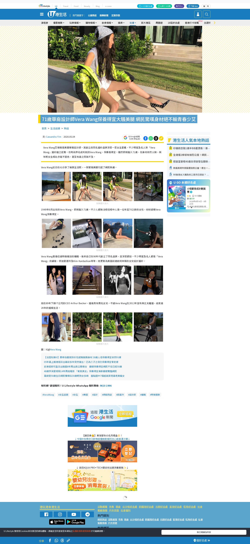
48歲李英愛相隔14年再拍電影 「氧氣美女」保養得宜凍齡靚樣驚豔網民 (80, 371)
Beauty (87, 6)
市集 (111, 506)
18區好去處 (174, 22)
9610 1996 (106, 385)
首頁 (44, 128)
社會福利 (125, 510)
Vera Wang (55, 349)
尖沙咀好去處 (129, 506)
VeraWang (49, 394)
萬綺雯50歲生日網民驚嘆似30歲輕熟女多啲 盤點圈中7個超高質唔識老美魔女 (84, 375)
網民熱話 (102, 519)
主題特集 (208, 22)
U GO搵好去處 (146, 6)
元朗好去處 (161, 506)
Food (76, 6)
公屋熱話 (92, 15)
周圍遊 (159, 22)
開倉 (118, 506)
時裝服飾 (155, 394)
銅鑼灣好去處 (146, 506)
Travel (65, 6)
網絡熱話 (107, 394)
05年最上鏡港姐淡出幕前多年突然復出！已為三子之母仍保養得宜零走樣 (81, 362)
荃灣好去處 (175, 506)
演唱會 (44, 22)
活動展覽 (102, 506)
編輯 (143, 394)
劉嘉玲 (120, 394)
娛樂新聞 (104, 15)
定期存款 (115, 15)
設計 (95, 394)
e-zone (108, 6)
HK (56, 6)
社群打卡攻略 (165, 6)
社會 (199, 506)
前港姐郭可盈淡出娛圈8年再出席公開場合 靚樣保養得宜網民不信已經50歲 (83, 366)
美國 (85, 394)
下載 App (194, 6)
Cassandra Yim (53, 136)
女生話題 (63, 394)
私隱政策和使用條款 (82, 531)
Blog (98, 6)
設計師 (132, 394)
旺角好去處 (189, 506)
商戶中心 (179, 6)
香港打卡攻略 (192, 22)
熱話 (66, 128)
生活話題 (55, 128)
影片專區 (145, 22)
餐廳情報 (102, 510)
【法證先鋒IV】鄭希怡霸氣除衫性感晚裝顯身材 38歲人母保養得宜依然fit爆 (82, 357)
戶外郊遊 (114, 510)
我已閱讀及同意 (204, 532)
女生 (76, 394)
